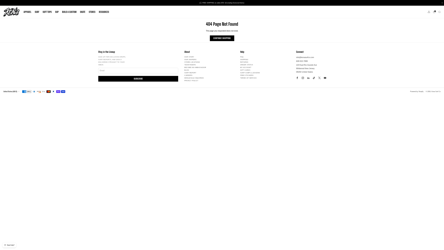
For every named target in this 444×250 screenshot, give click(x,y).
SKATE (82, 12)
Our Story (189, 57)
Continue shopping (222, 38)
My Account (245, 67)
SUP (57, 12)
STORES (92, 12)
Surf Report (190, 73)
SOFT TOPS (47, 12)
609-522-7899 (302, 61)
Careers (188, 75)
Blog (186, 70)
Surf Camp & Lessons (250, 73)
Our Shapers (190, 59)
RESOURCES (104, 12)
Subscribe (138, 78)
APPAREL (27, 12)
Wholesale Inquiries (194, 78)
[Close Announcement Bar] (442, 3)
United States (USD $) (10, 91)
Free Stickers (247, 75)
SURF (37, 12)
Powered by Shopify (417, 91)
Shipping (244, 59)
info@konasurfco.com (305, 57)
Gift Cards (245, 70)
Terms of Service (248, 78)
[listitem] (222, 3)
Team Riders (190, 65)
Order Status (246, 65)
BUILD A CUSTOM (69, 12)
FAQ (242, 57)
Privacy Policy (191, 80)
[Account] (429, 12)
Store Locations (192, 62)
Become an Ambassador (195, 67)
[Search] (439, 12)
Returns (244, 62)
